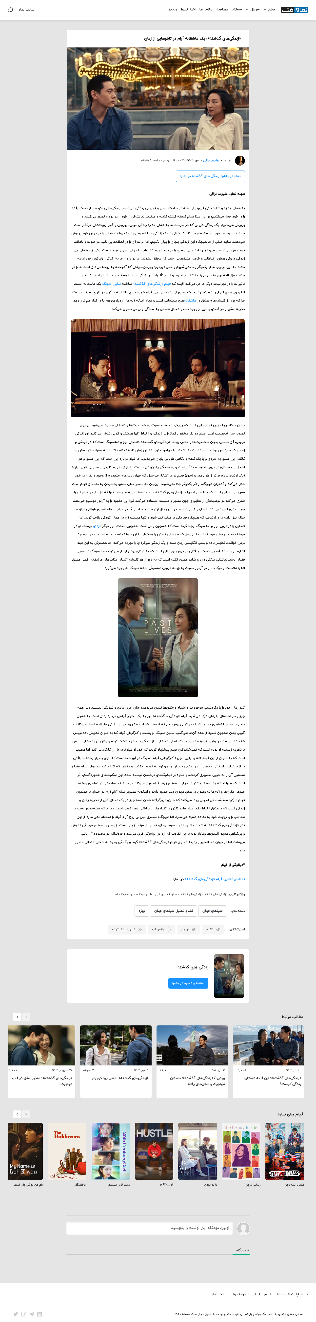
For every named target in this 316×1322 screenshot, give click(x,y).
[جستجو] (10, 9)
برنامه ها (206, 9)
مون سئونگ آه (125, 894)
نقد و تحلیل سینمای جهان (173, 911)
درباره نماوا (241, 1294)
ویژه (142, 911)
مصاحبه (222, 9)
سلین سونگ (111, 284)
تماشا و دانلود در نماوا (188, 983)
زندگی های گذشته (214, 894)
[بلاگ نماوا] (294, 10)
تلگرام (209, 930)
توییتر (185, 930)
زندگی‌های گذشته (190, 894)
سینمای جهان (212, 911)
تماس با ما (263, 1294)
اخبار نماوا (188, 9)
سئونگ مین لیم (166, 894)
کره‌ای (97, 526)
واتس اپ (158, 930)
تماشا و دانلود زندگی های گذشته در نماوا (210, 176)
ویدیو (173, 9)
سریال (255, 9)
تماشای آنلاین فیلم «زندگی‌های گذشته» (215, 879)
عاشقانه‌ (190, 300)
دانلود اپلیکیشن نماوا (292, 1294)
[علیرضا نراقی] (238, 161)
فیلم (271, 9)
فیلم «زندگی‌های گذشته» (152, 284)
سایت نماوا (26, 9)
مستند (237, 9)
